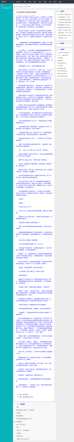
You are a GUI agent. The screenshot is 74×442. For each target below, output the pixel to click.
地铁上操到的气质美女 (63, 76)
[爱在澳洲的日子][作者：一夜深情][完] (25, 410)
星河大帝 (18, 1)
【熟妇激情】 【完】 (62, 38)
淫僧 (17, 427)
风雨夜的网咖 (19, 415)
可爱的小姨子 (19, 436)
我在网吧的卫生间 (28, 397)
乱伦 (40, 1)
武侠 (30, 1)
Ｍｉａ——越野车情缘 (63, 55)
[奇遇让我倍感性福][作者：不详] (24, 418)
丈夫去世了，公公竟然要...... (23, 430)
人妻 (50, 1)
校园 (45, 1)
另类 (25, 1)
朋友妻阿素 (60, 60)
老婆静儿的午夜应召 (62, 73)
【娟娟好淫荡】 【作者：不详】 (65, 32)
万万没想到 (60, 65)
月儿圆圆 (18, 433)
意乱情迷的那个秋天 (62, 63)
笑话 (35, 1)
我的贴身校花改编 (62, 68)
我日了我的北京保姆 (62, 70)
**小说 (12, 1)
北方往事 (25, 394)
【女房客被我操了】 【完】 (64, 17)
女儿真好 (18, 413)
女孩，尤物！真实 (20, 424)
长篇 (60, 1)
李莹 (17, 407)
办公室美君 (60, 57)
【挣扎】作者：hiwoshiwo (22, 439)
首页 (26, 6)
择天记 (3, 2)
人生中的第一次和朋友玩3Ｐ (64, 52)
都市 (55, 1)
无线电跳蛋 (19, 421)
